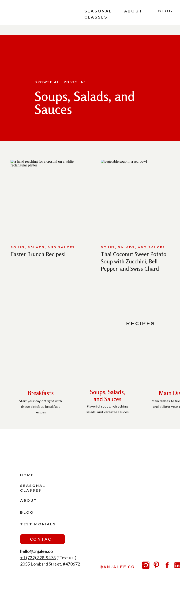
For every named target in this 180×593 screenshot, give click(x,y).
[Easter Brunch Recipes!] (50, 198)
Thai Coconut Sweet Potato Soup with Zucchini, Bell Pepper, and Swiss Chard (133, 261)
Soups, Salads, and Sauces (43, 247)
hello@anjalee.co (36, 551)
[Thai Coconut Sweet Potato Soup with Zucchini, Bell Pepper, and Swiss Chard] (140, 198)
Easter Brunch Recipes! (38, 254)
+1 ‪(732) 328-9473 (38, 557)
